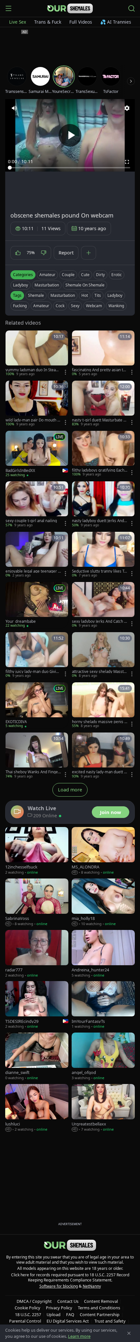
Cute (85, 274)
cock (60, 305)
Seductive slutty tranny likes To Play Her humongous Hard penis (99, 571)
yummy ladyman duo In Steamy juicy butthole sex (32, 370)
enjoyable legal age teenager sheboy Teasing (33, 571)
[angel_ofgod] (103, 1057)
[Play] (70, 135)
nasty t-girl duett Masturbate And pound (99, 420)
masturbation (62, 295)
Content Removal (101, 1301)
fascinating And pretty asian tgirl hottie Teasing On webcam (99, 370)
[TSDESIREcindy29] (36, 1005)
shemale (36, 295)
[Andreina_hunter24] (103, 954)
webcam (94, 305)
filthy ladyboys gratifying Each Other (98, 470)
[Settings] (127, 108)
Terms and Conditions (99, 1308)
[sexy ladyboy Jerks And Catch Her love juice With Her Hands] (103, 605)
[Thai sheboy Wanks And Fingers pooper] (37, 756)
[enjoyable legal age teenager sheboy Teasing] (37, 555)
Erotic (116, 274)
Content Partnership (99, 1314)
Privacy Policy (59, 1308)
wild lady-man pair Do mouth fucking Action (33, 420)
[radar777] (36, 954)
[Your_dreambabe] (37, 605)
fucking (20, 305)
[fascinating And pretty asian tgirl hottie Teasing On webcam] (103, 353)
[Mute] (14, 108)
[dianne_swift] (36, 1057)
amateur (41, 305)
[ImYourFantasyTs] (103, 1005)
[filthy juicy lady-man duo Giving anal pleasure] (37, 655)
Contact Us (67, 1301)
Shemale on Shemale (85, 285)
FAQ (70, 1314)
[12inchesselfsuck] (36, 851)
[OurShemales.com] (70, 8)
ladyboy (114, 295)
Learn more (79, 1336)
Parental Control (25, 1321)
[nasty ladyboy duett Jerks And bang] (103, 504)
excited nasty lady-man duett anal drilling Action (99, 772)
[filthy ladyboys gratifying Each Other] (103, 454)
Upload (54, 1314)
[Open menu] (8, 8)
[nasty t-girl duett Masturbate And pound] (103, 404)
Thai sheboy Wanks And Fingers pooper (33, 772)
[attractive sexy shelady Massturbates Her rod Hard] (103, 655)
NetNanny (92, 1286)
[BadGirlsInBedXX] (37, 454)
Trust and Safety (110, 1321)
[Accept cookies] (129, 1333)
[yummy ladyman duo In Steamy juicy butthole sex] (37, 353)
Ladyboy (20, 285)
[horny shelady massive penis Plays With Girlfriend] (103, 705)
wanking (116, 305)
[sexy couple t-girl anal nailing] (37, 504)
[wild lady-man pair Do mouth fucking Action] (37, 404)
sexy (75, 305)
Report (66, 253)
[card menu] (65, 372)
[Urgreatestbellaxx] (103, 1108)
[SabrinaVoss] (36, 902)
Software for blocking (58, 1286)
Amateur (47, 274)
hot (84, 295)
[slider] (70, 168)
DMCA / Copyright (34, 1301)
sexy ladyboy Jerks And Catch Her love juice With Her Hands (99, 621)
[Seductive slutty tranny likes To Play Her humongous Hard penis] (103, 555)
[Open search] (131, 8)
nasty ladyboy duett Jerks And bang (99, 521)
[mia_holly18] (103, 902)
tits (97, 295)
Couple (68, 274)
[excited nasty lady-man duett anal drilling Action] (103, 756)
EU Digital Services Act (68, 1321)
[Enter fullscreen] (127, 162)
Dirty (100, 274)
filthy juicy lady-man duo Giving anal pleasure (33, 672)
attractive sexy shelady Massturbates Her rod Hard (99, 672)
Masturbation (47, 285)
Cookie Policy (27, 1308)
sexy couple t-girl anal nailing (31, 521)
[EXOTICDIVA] (37, 705)
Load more (70, 790)
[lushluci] (36, 1108)
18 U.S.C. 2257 (28, 1314)
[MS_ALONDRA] (103, 851)
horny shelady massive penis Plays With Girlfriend (99, 722)
